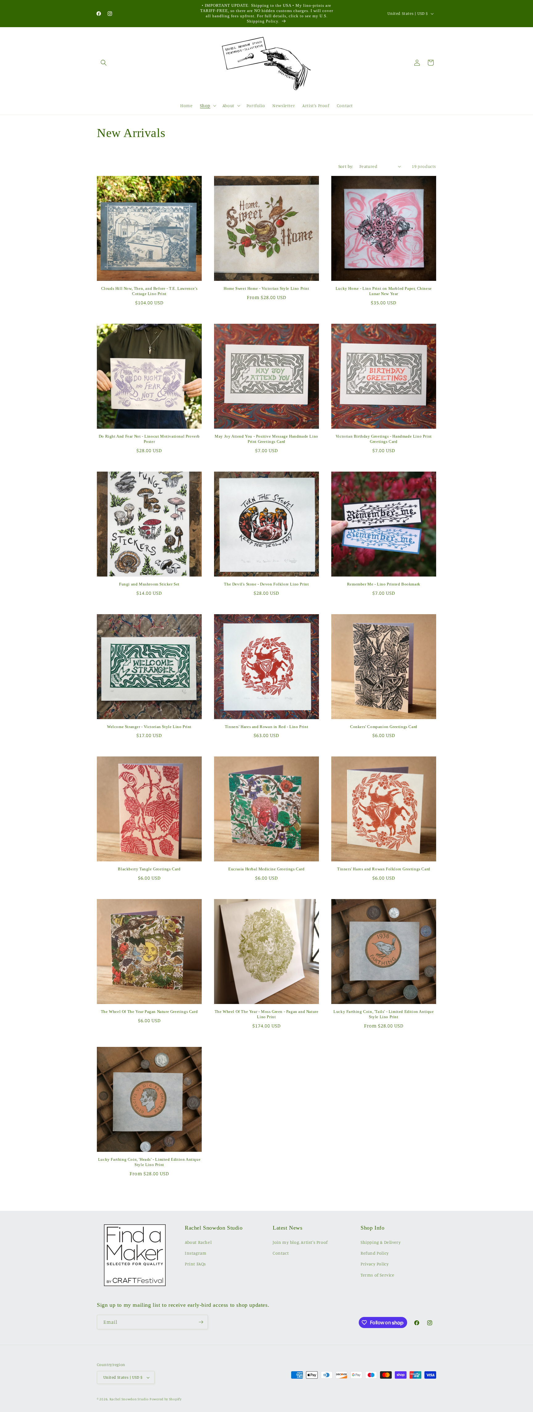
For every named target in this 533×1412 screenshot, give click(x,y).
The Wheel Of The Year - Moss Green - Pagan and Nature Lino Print (267, 1014)
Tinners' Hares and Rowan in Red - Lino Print (266, 726)
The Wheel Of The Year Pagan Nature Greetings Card (149, 1011)
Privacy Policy (375, 1263)
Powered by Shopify (166, 1399)
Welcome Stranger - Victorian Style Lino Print (149, 726)
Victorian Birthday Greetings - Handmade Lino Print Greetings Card (384, 439)
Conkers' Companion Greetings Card (383, 726)
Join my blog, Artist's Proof (300, 1242)
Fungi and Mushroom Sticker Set (149, 584)
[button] (103, 62)
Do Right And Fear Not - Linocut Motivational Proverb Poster (149, 439)
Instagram (195, 1253)
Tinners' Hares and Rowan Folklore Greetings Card (383, 869)
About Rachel (198, 1242)
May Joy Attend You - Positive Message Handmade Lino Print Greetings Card (266, 439)
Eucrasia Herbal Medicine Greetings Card (266, 869)
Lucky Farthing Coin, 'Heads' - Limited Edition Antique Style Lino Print (149, 1162)
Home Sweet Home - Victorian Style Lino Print (266, 288)
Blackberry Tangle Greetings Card (149, 869)
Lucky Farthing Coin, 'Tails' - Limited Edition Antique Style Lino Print (383, 1014)
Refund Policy (375, 1253)
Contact (281, 1253)
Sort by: (345, 166)
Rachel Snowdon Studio (129, 1399)
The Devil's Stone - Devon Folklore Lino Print (266, 584)
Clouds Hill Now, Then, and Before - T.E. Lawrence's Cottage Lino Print (149, 291)
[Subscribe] (201, 1322)
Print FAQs (195, 1263)
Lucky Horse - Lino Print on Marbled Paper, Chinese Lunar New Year (384, 291)
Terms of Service (378, 1274)
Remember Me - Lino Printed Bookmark (383, 584)
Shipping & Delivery (381, 1242)
